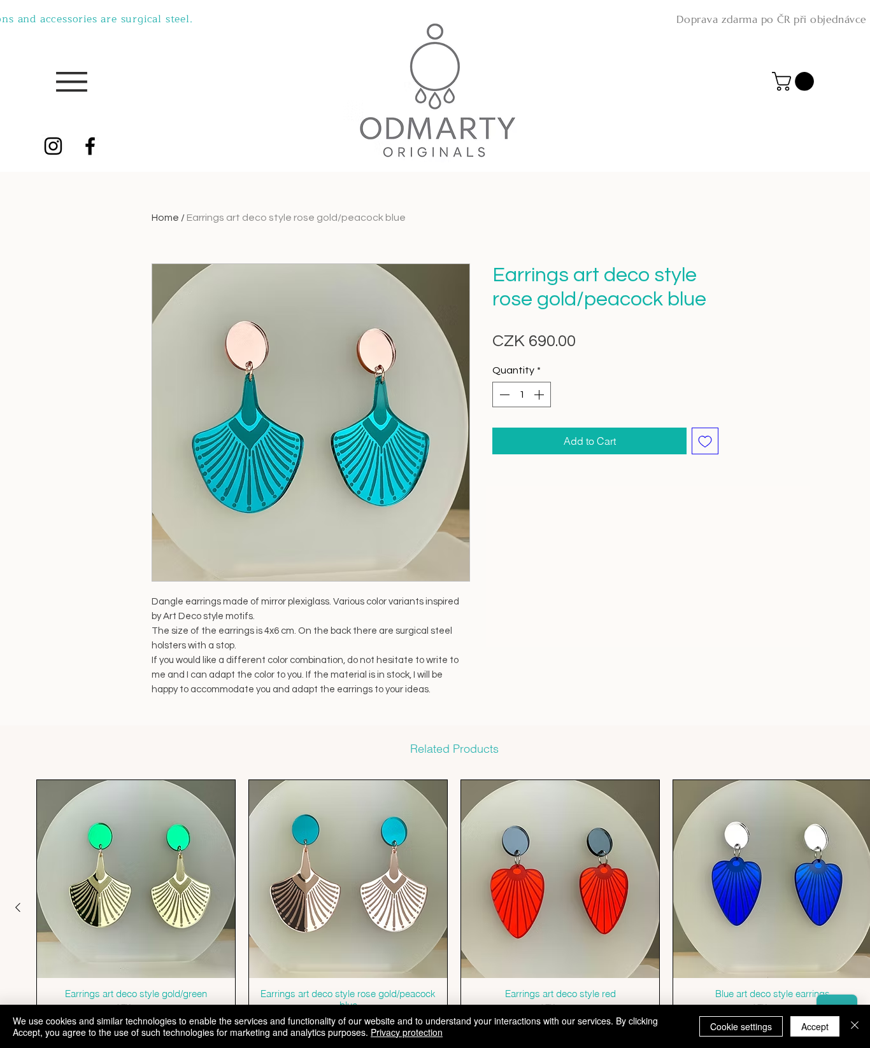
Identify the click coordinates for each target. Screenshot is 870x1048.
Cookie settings (741, 1026)
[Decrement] (503, 394)
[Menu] (71, 81)
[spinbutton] (521, 394)
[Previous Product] (17, 907)
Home (165, 218)
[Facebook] (90, 146)
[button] (795, 81)
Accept (815, 1026)
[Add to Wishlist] (705, 441)
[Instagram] (53, 146)
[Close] (854, 1026)
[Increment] (540, 394)
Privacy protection (407, 1032)
